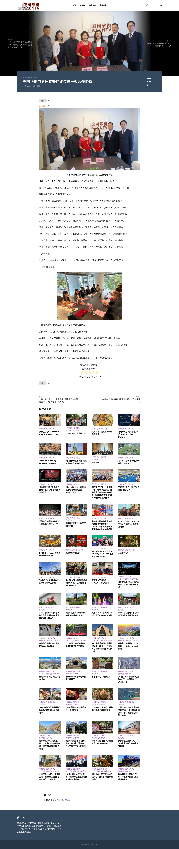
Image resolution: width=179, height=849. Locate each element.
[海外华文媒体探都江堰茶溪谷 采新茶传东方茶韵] (76, 599)
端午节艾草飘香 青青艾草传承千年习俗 (128, 462)
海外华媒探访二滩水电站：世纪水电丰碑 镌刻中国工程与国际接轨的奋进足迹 (49, 745)
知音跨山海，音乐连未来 (76, 433)
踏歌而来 (95, 462)
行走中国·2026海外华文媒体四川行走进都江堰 (76, 644)
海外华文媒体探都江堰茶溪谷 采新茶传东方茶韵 (76, 613)
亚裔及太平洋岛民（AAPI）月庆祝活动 (100, 581)
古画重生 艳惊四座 (73, 553)
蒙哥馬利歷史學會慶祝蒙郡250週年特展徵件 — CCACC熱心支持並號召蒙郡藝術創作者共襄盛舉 (102, 525)
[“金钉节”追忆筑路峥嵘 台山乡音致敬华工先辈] (50, 568)
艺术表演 (76, 430)
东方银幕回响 (70, 550)
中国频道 (103, 5)
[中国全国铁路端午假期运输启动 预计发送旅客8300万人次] (76, 475)
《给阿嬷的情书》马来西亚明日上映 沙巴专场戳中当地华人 (49, 490)
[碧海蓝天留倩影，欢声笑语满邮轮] (76, 510)
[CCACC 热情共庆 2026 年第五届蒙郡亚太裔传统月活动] (129, 510)
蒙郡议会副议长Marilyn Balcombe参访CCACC (49, 432)
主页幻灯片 (27, 77)
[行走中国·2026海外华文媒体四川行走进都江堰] (76, 630)
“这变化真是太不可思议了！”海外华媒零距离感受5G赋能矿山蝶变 (76, 777)
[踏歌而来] (102, 449)
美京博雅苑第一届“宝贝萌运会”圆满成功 (128, 488)
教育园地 (77, 428)
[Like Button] (42, 100)
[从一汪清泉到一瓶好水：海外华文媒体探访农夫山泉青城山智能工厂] (50, 599)
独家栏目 (92, 5)
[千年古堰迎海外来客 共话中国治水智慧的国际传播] (129, 599)
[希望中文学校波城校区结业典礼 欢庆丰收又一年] (50, 510)
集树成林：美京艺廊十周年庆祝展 (102, 432)
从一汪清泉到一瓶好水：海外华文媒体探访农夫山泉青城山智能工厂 (49, 615)
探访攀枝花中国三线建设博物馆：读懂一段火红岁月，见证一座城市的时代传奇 (102, 647)
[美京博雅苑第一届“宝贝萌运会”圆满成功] (129, 475)
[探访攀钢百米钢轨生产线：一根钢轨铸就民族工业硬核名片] (129, 761)
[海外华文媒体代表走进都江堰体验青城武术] (50, 630)
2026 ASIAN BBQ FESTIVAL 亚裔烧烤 (47, 462)
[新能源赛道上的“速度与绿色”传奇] (50, 663)
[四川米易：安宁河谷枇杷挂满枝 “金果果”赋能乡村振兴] (102, 761)
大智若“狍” (123, 553)
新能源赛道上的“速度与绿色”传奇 (49, 677)
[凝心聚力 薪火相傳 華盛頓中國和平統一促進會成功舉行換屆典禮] (76, 568)
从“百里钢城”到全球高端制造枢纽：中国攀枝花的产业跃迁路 (128, 679)
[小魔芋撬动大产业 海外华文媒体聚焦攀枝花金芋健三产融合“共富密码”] (50, 761)
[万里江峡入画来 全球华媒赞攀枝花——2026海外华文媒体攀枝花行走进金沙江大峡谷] (129, 694)
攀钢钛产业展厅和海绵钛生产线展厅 (76, 677)
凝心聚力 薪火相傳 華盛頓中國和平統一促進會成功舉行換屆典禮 (76, 583)
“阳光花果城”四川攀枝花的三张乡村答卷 (76, 708)
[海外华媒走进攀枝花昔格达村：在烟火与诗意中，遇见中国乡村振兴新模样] (76, 727)
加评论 (149, 85)
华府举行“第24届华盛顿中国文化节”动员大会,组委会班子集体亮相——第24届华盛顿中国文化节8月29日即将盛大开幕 (102, 492)
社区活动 (34, 77)
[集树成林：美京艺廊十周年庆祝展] (102, 420)
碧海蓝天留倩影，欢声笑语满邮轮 (76, 524)
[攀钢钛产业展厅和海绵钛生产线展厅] (76, 663)
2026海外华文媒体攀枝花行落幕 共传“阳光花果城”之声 (50, 710)
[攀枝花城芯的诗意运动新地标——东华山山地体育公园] (129, 630)
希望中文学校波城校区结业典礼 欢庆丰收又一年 (49, 522)
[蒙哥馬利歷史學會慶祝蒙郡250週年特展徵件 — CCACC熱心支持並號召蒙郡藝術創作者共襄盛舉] (102, 510)
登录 (67, 800)
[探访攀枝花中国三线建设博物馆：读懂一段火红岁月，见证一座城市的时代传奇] (102, 630)
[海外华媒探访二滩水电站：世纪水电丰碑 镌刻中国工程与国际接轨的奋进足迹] (50, 727)
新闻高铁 (135, 579)
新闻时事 (128, 579)
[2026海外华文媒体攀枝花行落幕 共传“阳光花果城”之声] (50, 694)
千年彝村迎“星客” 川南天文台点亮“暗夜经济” (102, 742)
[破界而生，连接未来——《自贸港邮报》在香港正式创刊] (129, 727)
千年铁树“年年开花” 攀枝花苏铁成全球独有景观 (102, 708)
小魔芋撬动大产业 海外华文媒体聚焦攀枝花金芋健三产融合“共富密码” (49, 777)
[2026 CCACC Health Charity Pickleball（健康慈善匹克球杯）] (102, 540)
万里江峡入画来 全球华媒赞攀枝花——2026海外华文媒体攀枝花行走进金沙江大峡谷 (129, 711)
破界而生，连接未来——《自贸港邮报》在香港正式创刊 (128, 743)
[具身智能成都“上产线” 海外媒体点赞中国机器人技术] (129, 568)
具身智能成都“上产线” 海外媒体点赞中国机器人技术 (128, 584)
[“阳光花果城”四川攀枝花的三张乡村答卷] (76, 694)
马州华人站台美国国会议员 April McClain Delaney (128, 434)
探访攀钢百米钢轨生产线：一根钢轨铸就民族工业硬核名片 (128, 777)
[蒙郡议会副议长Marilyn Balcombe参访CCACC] (50, 420)
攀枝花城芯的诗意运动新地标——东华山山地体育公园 (128, 646)
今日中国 (121, 579)
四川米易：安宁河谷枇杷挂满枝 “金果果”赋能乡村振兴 (102, 777)
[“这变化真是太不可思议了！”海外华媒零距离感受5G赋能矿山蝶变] (76, 761)
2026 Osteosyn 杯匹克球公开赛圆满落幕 (49, 554)
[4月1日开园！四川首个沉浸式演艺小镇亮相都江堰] (102, 599)
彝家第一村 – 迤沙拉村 (101, 676)
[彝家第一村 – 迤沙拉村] (102, 663)
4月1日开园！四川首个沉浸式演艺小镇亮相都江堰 (102, 613)
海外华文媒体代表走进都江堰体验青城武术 (49, 644)
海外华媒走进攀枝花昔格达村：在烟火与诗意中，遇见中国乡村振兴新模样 (76, 743)
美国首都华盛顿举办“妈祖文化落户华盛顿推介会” (76, 462)
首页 (74, 5)
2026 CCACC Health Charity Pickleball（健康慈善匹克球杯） (102, 554)
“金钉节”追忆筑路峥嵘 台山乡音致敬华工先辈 (49, 581)
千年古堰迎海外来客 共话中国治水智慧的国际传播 (128, 613)
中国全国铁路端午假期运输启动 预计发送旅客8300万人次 (76, 490)
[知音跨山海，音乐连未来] (76, 420)
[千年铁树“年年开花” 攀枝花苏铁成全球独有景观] (102, 694)
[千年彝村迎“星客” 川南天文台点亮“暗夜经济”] (102, 727)
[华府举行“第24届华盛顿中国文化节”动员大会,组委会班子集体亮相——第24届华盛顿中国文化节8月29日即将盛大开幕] (102, 475)
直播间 (82, 5)
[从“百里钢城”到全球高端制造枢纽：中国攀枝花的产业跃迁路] (129, 663)
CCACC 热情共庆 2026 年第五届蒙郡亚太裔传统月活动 (128, 524)
